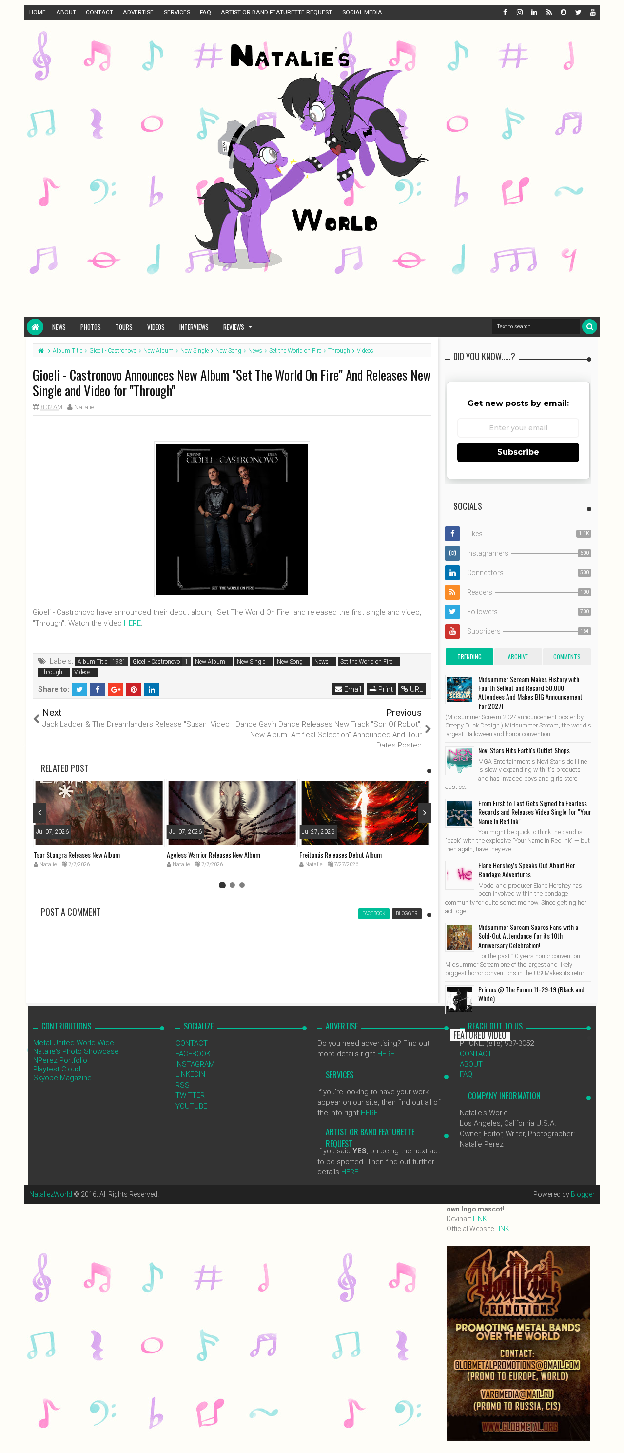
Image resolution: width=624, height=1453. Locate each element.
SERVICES (177, 12)
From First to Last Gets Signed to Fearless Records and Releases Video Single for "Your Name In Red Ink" (534, 812)
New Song (290, 661)
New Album (210, 661)
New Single (251, 661)
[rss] (548, 12)
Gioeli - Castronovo (156, 661)
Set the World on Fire (366, 661)
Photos (90, 327)
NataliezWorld (50, 1194)
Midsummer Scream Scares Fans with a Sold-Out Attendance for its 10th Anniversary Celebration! (528, 935)
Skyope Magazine (62, 1077)
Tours (124, 327)
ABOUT (66, 12)
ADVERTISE (138, 12)
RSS (183, 1085)
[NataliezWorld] (35, 327)
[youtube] (592, 12)
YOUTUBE (191, 1106)
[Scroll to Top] (612, 1436)
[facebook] (504, 12)
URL (415, 689)
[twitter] (577, 12)
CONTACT (99, 12)
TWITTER (190, 1095)
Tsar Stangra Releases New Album (77, 854)
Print (384, 689)
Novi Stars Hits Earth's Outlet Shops (524, 750)
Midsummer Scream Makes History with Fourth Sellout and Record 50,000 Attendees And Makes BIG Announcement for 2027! (530, 692)
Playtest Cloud (56, 1069)
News (59, 327)
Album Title (92, 661)
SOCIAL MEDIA (362, 12)
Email (351, 689)
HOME (37, 12)
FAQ (205, 12)
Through (51, 672)
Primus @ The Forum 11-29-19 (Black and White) (531, 993)
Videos (156, 327)
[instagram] (519, 12)
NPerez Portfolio (60, 1060)
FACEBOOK (193, 1053)
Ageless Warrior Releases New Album (213, 854)
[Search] (589, 326)
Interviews (194, 327)
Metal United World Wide (73, 1042)
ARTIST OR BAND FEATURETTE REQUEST (276, 12)
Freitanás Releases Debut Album (340, 854)
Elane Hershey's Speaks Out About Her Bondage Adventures (526, 869)
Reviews (233, 327)
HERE (132, 623)
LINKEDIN (190, 1074)
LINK (480, 1219)
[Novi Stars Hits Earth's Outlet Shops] (459, 760)
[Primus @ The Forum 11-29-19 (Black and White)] (459, 999)
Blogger (583, 1194)
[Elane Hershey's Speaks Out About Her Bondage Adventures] (459, 875)
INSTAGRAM (195, 1064)
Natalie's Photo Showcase (76, 1051)
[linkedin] (533, 12)
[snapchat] (563, 12)
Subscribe (518, 452)
